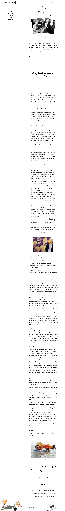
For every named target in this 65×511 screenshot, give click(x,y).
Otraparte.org (36, 4)
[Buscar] (53, 2)
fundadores (40, 49)
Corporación (41, 4)
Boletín (45, 4)
